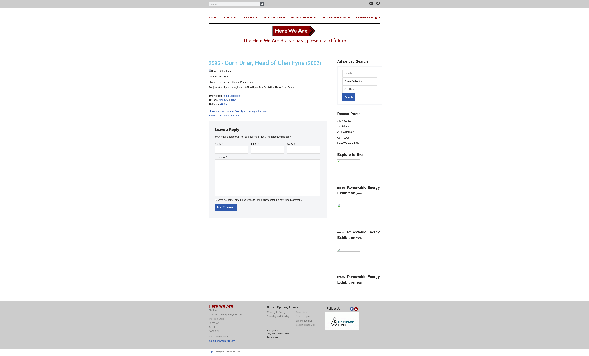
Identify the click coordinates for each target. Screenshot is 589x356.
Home (212, 17)
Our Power (343, 137)
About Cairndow (273, 17)
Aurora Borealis (345, 132)
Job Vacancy (344, 120)
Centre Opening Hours (282, 307)
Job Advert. (343, 126)
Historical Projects (301, 17)
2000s (223, 104)
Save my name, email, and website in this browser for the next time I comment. (259, 200)
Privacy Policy (273, 330)
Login (211, 352)
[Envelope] (356, 309)
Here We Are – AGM (348, 143)
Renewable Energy (366, 17)
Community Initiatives (334, 17)
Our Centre (248, 17)
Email (255, 143)
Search (349, 97)
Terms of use (272, 337)
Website (291, 143)
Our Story (227, 17)
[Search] (262, 4)
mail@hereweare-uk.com (222, 340)
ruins (233, 100)
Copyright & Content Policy (278, 334)
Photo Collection (231, 96)
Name (219, 143)
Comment (221, 157)
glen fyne (224, 100)
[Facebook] (352, 309)
